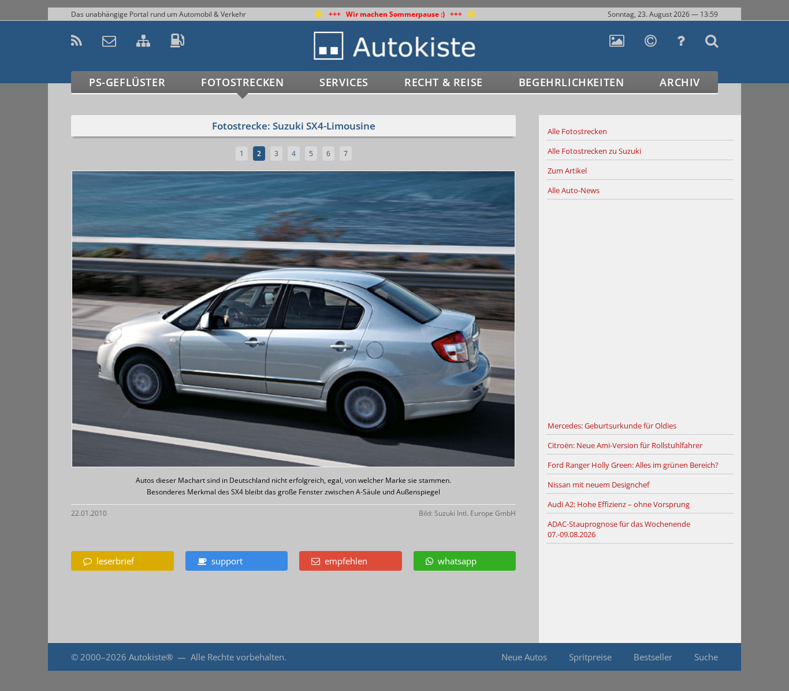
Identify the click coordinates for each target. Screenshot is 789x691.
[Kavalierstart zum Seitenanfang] (717, 657)
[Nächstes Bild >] (367, 320)
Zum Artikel (567, 170)
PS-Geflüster (127, 82)
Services (344, 82)
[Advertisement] (640, 308)
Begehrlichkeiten (571, 82)
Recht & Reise (443, 82)
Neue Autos (524, 657)
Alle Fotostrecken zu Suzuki (594, 151)
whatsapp (455, 561)
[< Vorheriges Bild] (124, 320)
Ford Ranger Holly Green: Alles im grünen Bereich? (633, 465)
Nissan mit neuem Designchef (598, 484)
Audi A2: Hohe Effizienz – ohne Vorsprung (619, 504)
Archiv (680, 82)
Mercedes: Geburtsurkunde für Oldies (612, 425)
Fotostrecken (242, 82)
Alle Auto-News (574, 190)
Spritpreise (590, 657)
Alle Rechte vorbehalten (237, 657)
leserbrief (113, 561)
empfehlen (343, 561)
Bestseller (653, 657)
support (225, 561)
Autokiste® (151, 657)
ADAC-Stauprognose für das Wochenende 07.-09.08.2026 (619, 529)
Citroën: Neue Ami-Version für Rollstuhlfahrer (625, 445)
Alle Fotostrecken (577, 131)
